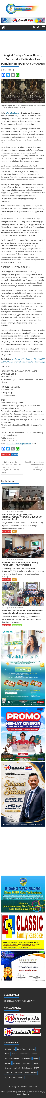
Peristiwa (16, 1063)
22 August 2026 (8, 511)
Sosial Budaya (17, 625)
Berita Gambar (10, 1049)
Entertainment (24, 1054)
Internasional (26, 1058)
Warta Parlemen (10, 1077)
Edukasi (14, 1054)
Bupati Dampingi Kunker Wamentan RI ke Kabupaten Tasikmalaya (34, 466)
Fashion (34, 1054)
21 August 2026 (8, 608)
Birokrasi (32, 1049)
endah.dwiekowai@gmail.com (18, 443)
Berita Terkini (6, 454)
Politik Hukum (27, 1063)
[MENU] (43, 27)
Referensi (15, 454)
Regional (17, 1068)
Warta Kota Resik (31, 1073)
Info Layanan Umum (12, 1058)
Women (21, 1077)
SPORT (36, 1068)
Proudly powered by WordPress (13, 1091)
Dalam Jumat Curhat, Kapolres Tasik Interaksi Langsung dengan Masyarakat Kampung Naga (11, 467)
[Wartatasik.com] (3, 27)
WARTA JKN (19, 1073)
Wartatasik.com (12, 113)
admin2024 (20, 511)
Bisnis (14, 531)
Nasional (8, 1063)
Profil (36, 1063)
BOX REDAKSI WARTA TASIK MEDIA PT (19, 1001)
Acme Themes (23, 1094)
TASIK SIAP (8, 1073)
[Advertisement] (23, 43)
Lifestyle (36, 1058)
